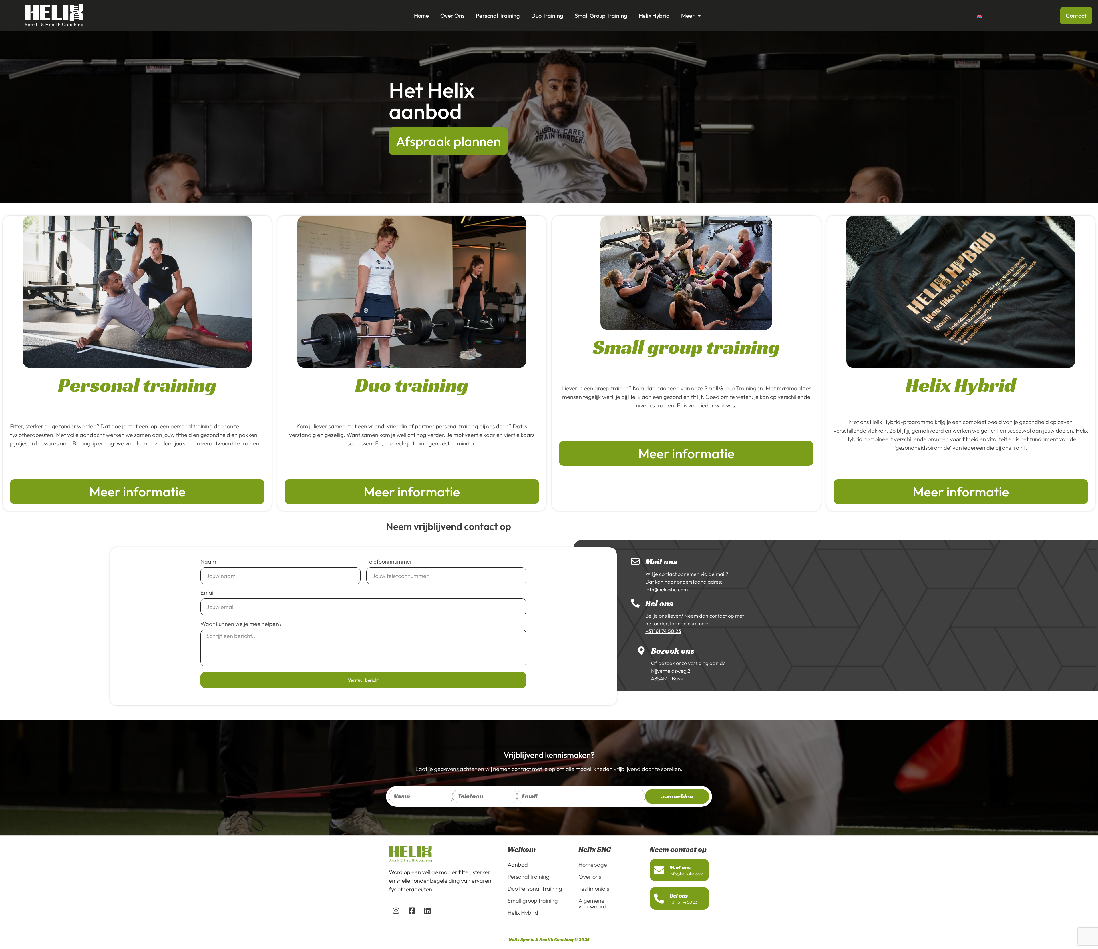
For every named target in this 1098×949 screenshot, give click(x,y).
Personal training (498, 15)
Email (207, 593)
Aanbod (518, 864)
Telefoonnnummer (389, 562)
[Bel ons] (635, 603)
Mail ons (661, 561)
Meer (688, 15)
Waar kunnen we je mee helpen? (241, 624)
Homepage (592, 864)
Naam (208, 562)
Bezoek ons (673, 651)
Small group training (601, 15)
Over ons (452, 15)
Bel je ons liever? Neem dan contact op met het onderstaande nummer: (694, 623)
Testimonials (593, 888)
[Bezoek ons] (641, 650)
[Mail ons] (635, 561)
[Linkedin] (427, 911)
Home (421, 15)
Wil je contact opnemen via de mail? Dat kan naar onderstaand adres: (686, 582)
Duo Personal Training (535, 888)
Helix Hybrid (654, 15)
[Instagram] (396, 911)
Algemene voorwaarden (595, 903)
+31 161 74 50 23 (683, 902)
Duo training (547, 15)
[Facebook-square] (412, 911)
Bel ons (659, 603)
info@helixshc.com (686, 873)
